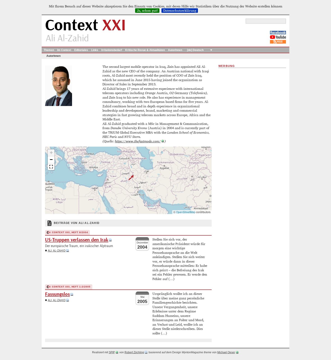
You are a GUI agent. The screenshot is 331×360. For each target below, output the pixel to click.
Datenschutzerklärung (179, 10)
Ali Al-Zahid (57, 250)
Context (85, 25)
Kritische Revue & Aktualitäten (145, 50)
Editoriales (81, 50)
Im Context (64, 50)
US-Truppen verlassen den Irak (76, 240)
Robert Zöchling (134, 352)
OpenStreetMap (185, 212)
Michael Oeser (226, 352)
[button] (128, 177)
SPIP (112, 352)
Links (94, 50)
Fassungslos (57, 294)
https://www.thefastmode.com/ (138, 141)
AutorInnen (175, 50)
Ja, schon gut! (147, 10)
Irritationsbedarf (111, 50)
